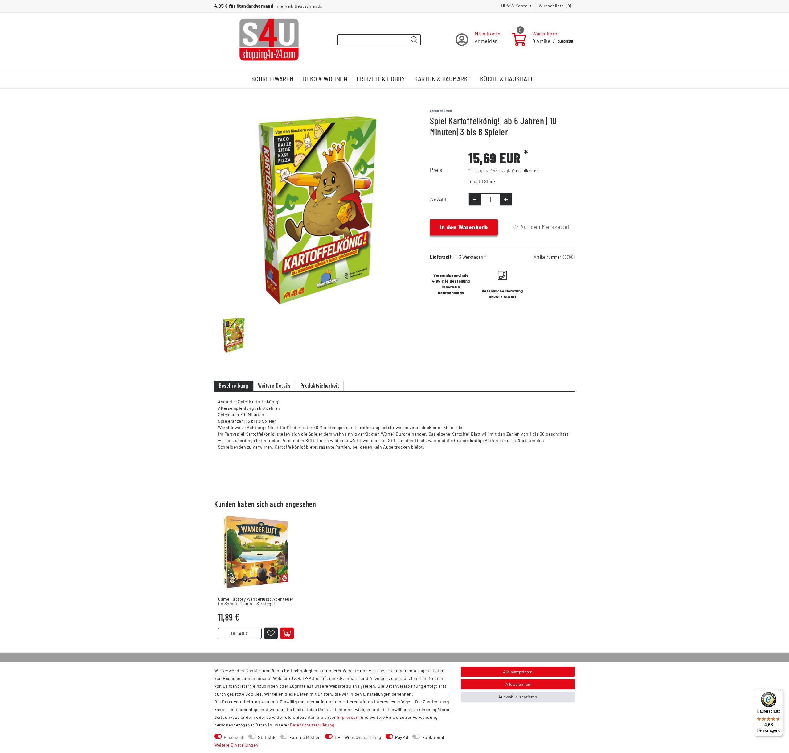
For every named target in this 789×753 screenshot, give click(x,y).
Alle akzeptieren (518, 671)
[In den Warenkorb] (287, 633)
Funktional (433, 737)
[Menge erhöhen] (506, 199)
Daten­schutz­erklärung (312, 724)
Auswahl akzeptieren (517, 696)
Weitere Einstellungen (236, 744)
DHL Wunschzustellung (358, 737)
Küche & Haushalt (506, 79)
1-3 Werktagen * (471, 256)
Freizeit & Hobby (381, 79)
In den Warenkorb (464, 227)
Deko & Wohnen (325, 79)
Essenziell (234, 737)
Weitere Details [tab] (274, 385)
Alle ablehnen (517, 684)
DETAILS (240, 633)
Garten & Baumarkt (442, 79)
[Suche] (414, 40)
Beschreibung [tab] (233, 385)
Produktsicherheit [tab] (319, 385)
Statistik (267, 737)
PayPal (401, 737)
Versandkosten (525, 170)
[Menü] (779, 692)
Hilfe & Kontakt (516, 5)
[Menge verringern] (474, 199)
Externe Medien (305, 737)
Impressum (348, 717)
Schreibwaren (272, 79)
